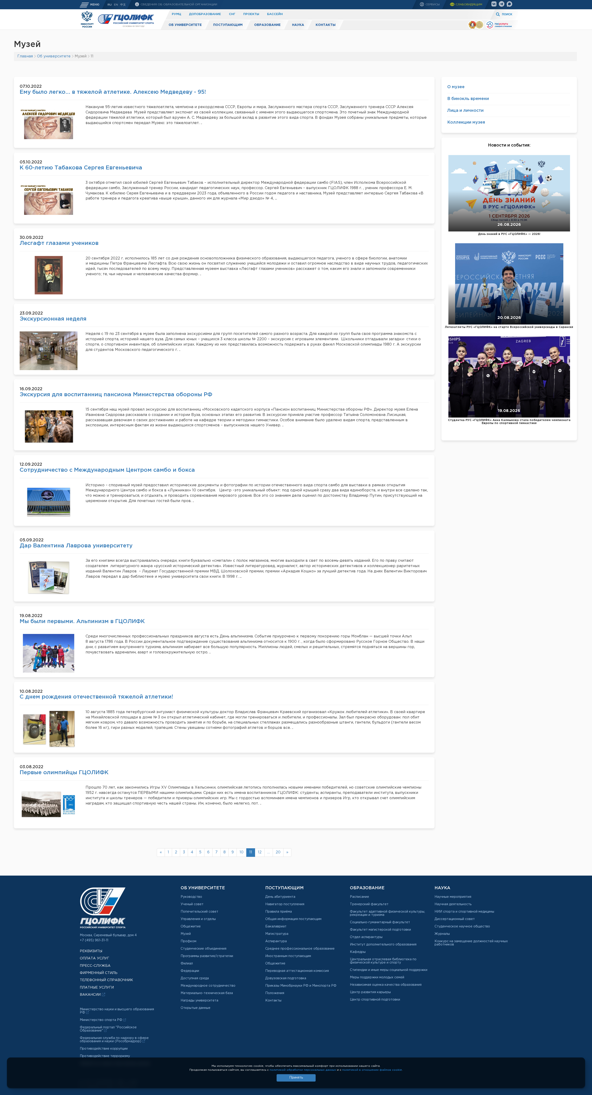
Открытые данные (195, 1008)
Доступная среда (195, 978)
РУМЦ (176, 14)
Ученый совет (192, 904)
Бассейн (275, 14)
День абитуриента (280, 896)
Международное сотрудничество (208, 985)
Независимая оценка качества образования (386, 984)
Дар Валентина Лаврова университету (76, 545)
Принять (296, 1077)
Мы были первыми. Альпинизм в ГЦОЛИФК (82, 621)
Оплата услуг (94, 958)
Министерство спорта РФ (101, 1020)
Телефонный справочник (106, 980)
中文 (123, 4)
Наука (298, 25)
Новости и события (509, 145)
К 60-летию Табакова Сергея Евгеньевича (81, 167)
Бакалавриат (276, 926)
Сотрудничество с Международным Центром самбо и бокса (107, 470)
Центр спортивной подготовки (375, 999)
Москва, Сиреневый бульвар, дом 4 (108, 935)
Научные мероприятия (453, 896)
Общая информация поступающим (293, 919)
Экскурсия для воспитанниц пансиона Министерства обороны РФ (116, 394)
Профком (188, 941)
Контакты (326, 25)
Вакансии (91, 994)
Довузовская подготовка (285, 978)
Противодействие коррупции (104, 1048)
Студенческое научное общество (462, 926)
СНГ (232, 14)
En (116, 4)
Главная (25, 56)
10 (242, 852)
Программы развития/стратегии (207, 956)
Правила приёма (278, 911)
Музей (186, 934)
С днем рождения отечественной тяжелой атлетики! (96, 696)
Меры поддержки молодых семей (377, 977)
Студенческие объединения (203, 948)
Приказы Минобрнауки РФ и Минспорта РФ (300, 985)
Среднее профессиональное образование (300, 948)
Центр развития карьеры (370, 992)
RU (110, 4)
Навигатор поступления (284, 904)
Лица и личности (465, 110)
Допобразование (205, 14)
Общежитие (191, 926)
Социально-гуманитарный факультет (380, 922)
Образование (267, 25)
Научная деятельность (453, 904)
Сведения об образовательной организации (178, 4)
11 (250, 852)
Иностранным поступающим (288, 956)
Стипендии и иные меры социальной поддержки (388, 970)
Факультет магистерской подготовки (380, 929)
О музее (456, 87)
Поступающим (228, 25)
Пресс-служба (95, 965)
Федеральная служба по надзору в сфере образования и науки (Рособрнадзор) (114, 1040)
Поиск (507, 14)
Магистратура (276, 934)
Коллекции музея (466, 122)
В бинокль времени (468, 99)
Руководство (191, 896)
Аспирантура (276, 941)
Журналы (442, 934)
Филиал (187, 963)
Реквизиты (91, 951)
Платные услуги (97, 987)
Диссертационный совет (455, 919)
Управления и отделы (198, 919)
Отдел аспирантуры (366, 937)
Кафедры (358, 952)
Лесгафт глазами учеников (59, 243)
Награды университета (199, 1000)
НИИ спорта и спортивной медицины (464, 911)
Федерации (190, 971)
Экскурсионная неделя (53, 318)
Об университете (185, 25)
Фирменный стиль (98, 972)
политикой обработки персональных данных (303, 1070)
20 (278, 852)
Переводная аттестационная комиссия (297, 971)
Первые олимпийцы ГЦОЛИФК (64, 772)
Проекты (251, 14)
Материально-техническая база (207, 993)
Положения (274, 993)
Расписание (359, 896)
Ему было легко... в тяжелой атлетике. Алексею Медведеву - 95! (113, 92)
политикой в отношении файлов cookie (372, 1070)
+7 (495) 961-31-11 (94, 940)
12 (260, 852)
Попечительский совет (199, 911)
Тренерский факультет (369, 904)
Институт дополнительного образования (383, 944)
